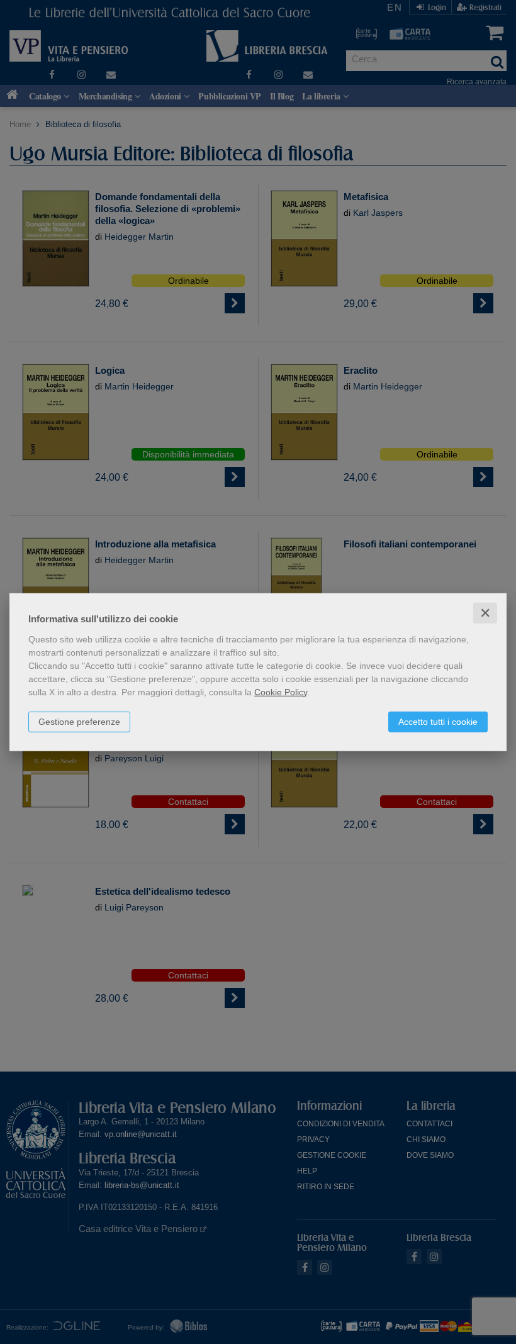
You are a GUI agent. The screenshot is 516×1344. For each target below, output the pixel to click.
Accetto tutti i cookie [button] (438, 721)
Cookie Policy (280, 691)
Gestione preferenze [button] (79, 721)
